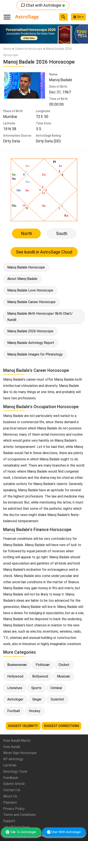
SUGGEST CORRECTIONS (61, 726)
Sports (36, 688)
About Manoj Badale (22, 279)
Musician (63, 676)
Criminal (56, 688)
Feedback (10, 778)
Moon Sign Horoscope (20, 753)
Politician (43, 665)
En (80, 17)
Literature (14, 688)
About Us (10, 796)
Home (7, 48)
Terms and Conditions (19, 815)
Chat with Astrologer (41, 5)
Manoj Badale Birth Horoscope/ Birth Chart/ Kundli (40, 316)
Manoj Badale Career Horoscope (31, 302)
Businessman (17, 665)
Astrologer (15, 699)
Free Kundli (11, 747)
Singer (37, 699)
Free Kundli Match (17, 741)
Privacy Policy (14, 809)
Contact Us (11, 790)
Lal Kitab (9, 765)
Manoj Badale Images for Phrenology (35, 354)
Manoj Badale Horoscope (26, 267)
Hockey (34, 711)
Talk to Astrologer (23, 832)
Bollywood (40, 676)
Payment (10, 802)
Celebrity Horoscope (29, 48)
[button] (6, 34)
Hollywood (15, 676)
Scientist (57, 699)
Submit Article (14, 784)
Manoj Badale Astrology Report (30, 343)
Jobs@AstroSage (16, 827)
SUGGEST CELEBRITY (23, 726)
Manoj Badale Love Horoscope (30, 290)
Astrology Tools (15, 771)
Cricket (64, 665)
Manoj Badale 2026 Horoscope (30, 331)
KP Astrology (13, 759)
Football (13, 711)
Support (9, 821)
